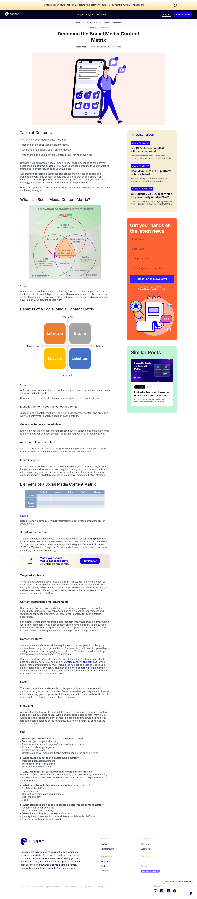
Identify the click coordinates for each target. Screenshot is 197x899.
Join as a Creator (150, 871)
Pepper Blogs (84, 14)
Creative (104, 870)
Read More (141, 4)
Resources (102, 14)
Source (24, 286)
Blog (84, 22)
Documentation (107, 849)
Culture (144, 861)
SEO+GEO (105, 861)
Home (77, 22)
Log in (166, 14)
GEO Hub (145, 844)
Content (104, 866)
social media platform (92, 538)
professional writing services (81, 661)
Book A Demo (183, 14)
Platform (104, 844)
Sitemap (100, 887)
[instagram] (155, 891)
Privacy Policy (160, 289)
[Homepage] (12, 14)
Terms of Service (144, 289)
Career (144, 866)
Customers (145, 849)
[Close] (175, 5)
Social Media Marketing (98, 27)
